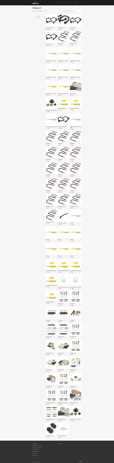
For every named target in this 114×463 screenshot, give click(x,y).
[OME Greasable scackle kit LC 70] (51, 346)
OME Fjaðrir (41, 10)
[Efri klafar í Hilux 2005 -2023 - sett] (51, 20)
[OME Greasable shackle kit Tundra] (63, 412)
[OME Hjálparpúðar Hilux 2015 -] (51, 428)
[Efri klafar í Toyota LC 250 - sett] (51, 37)
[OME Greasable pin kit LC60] (63, 329)
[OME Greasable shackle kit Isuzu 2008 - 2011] (63, 395)
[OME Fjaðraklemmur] (63, 136)
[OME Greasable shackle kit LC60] (75, 395)
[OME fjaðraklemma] (51, 136)
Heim (33, 10)
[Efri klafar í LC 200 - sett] (75, 20)
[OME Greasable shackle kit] (63, 346)
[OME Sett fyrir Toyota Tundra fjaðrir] (63, 428)
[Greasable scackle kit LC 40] (75, 86)
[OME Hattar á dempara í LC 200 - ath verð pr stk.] (75, 412)
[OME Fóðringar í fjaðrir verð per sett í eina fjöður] (63, 264)
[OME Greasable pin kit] (63, 296)
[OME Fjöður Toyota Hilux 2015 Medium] (63, 216)
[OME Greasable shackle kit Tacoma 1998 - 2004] (51, 412)
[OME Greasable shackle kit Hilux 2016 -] (51, 395)
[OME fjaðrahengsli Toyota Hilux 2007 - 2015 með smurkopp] (75, 119)
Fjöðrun (36, 10)
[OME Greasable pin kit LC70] (75, 329)
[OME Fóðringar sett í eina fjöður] (51, 295)
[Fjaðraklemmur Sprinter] (63, 36)
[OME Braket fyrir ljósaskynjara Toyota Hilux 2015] (51, 119)
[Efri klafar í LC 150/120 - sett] (63, 20)
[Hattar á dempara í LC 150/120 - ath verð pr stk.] (51, 103)
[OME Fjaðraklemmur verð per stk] (51, 199)
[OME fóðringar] (75, 216)
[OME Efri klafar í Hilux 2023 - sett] (63, 119)
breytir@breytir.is (35, 455)
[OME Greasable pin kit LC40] (51, 329)
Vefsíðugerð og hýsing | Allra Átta (37, 461)
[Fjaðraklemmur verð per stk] (75, 36)
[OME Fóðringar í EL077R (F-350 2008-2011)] (51, 264)
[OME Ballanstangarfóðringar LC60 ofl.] (63, 102)
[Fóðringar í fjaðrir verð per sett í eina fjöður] (51, 53)
